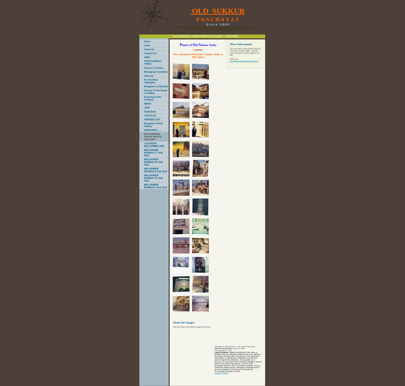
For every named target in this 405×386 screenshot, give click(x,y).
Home (147, 41)
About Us (149, 49)
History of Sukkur (154, 67)
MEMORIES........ (153, 130)
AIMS (147, 57)
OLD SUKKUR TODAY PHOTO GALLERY (153, 137)
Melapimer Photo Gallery (153, 124)
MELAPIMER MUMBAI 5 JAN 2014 (155, 186)
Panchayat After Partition (153, 98)
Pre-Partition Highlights (151, 81)
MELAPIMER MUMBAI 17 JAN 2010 (153, 153)
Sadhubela (150, 111)
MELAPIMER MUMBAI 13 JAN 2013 (153, 178)
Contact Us (150, 53)
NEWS (147, 103)
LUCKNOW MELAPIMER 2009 (154, 144)
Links (147, 45)
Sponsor (149, 75)
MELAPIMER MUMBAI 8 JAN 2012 (155, 170)
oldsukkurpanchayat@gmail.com (244, 61)
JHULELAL (150, 115)
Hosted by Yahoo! (221, 373)
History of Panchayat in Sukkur (155, 91)
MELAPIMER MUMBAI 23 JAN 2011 (153, 162)
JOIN (147, 107)
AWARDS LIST (152, 119)
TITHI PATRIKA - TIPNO (153, 62)
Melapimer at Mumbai (156, 86)
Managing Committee (156, 71)
